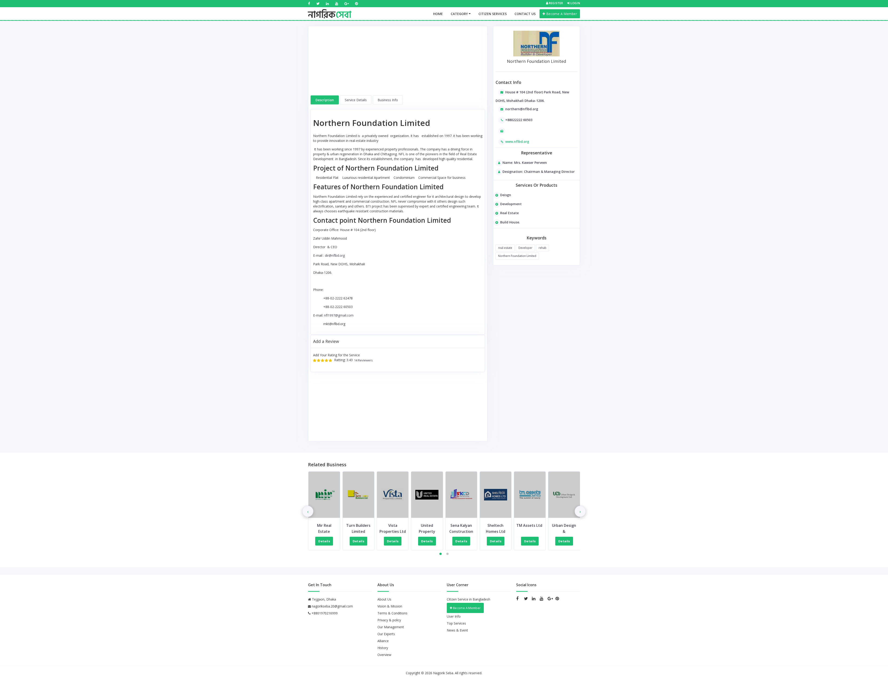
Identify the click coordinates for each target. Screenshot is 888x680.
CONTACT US (525, 14)
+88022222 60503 (518, 120)
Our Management (390, 627)
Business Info (388, 100)
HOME (438, 14)
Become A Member (561, 14)
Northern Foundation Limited (517, 256)
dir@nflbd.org (335, 255)
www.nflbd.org (517, 141)
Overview (384, 655)
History (382, 648)
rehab (542, 248)
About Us (384, 599)
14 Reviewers (363, 360)
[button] (440, 554)
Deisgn (505, 195)
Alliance (383, 641)
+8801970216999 (324, 613)
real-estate (505, 248)
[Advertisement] (398, 63)
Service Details (356, 100)
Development (511, 204)
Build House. (510, 222)
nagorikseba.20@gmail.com (332, 606)
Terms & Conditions (392, 613)
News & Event (457, 630)
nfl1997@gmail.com (339, 315)
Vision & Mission (389, 606)
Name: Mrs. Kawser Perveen (525, 162)
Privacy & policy (389, 620)
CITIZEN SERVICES (492, 14)
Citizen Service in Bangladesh (468, 599)
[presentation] (307, 511)
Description (324, 100)
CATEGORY (460, 14)
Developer (525, 248)
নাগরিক (329, 10)
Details (324, 541)
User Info (454, 616)
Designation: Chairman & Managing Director (539, 171)
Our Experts (386, 634)
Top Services (456, 623)
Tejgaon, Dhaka (323, 599)
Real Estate (509, 213)
